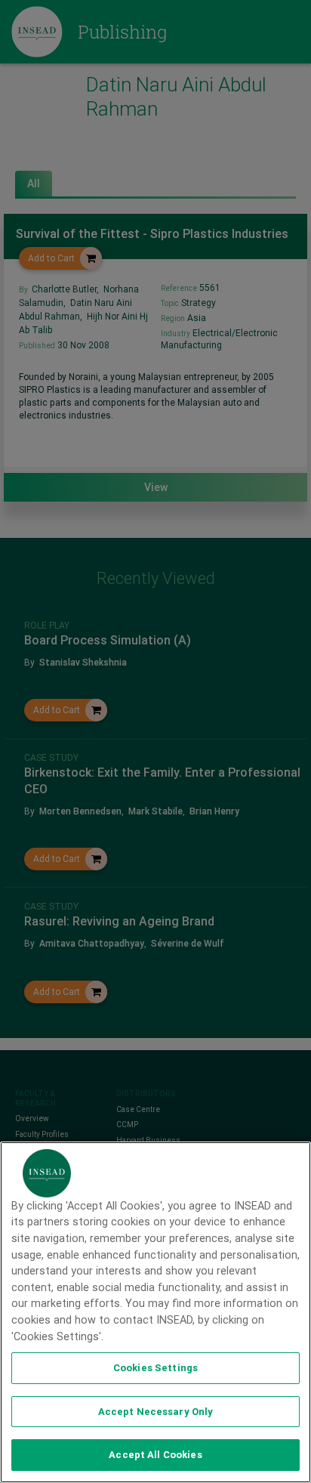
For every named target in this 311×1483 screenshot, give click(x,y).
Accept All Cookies (155, 1454)
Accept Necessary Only (156, 1411)
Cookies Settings (155, 1367)
